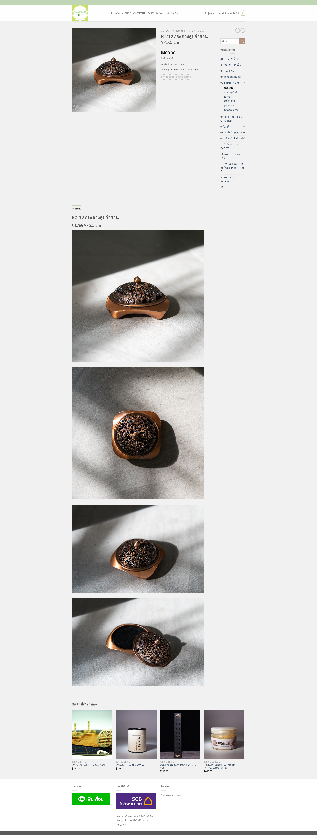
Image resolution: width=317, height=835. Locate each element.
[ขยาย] (76, 108)
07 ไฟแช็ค (225, 126)
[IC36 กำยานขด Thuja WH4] (136, 734)
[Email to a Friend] (176, 77)
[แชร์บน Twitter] (170, 77)
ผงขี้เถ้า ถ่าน (229, 101)
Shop (128, 13)
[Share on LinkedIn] (188, 77)
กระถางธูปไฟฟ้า (231, 92)
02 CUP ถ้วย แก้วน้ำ (230, 65)
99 (221, 187)
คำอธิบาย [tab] (76, 208)
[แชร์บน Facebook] (164, 77)
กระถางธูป (201, 31)
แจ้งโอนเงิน (172, 13)
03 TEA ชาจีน (227, 70)
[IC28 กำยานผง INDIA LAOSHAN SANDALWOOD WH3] (224, 734)
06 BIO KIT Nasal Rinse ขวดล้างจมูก (232, 118)
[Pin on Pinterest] (182, 77)
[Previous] (72, 744)
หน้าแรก (119, 13)
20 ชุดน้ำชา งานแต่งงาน (228, 179)
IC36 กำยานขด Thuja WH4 (130, 765)
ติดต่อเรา (160, 13)
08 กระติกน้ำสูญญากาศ (232, 132)
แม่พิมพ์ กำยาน (231, 110)
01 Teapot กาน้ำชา (230, 59)
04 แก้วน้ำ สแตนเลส (230, 76)
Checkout (139, 13)
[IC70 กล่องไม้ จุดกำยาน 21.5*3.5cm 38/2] (180, 734)
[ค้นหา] (111, 13)
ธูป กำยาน (228, 96)
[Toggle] (244, 71)
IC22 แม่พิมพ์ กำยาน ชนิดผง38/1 (88, 765)
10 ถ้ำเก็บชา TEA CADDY (229, 146)
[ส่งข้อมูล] (242, 41)
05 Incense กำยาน (183, 31)
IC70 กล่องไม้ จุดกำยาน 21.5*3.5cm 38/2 (178, 767)
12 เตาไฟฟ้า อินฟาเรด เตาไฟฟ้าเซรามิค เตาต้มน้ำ (232, 168)
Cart (151, 13)
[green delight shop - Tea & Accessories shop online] (88, 13)
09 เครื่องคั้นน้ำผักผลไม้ (232, 138)
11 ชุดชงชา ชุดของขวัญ (230, 156)
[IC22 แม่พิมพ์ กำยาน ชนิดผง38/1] (92, 734)
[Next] (244, 744)
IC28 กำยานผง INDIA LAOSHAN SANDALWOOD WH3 (220, 767)
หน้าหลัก (165, 31)
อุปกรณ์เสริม (229, 105)
